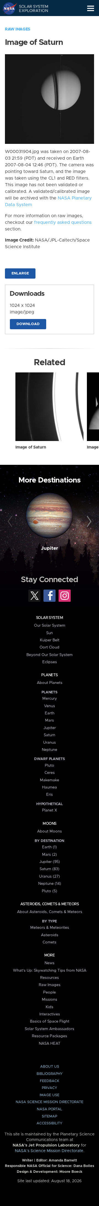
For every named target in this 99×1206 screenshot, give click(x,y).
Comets (49, 942)
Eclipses (49, 662)
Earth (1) (49, 847)
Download (28, 324)
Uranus (49, 743)
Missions (49, 1000)
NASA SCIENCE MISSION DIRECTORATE (49, 1102)
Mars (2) (49, 855)
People (49, 992)
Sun (49, 633)
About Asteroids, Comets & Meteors (49, 912)
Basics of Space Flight (49, 1021)
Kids (49, 1007)
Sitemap (49, 1116)
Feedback (49, 1081)
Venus (49, 706)
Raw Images (17, 29)
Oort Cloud (49, 647)
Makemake (49, 780)
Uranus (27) (49, 876)
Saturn (49, 735)
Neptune (49, 750)
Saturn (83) (49, 869)
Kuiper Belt (49, 640)
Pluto (49, 765)
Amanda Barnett (63, 1160)
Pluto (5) (49, 891)
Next (88, 522)
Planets (49, 675)
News (49, 963)
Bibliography (50, 1074)
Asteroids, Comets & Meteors (49, 904)
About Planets (49, 683)
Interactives (49, 1014)
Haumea (49, 787)
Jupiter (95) (49, 862)
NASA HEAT (50, 1044)
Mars (49, 720)
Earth (49, 713)
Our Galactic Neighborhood (30, 21)
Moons (49, 824)
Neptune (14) (49, 884)
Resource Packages (49, 1036)
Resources (49, 978)
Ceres (50, 773)
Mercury (49, 699)
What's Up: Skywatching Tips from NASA (49, 970)
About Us (49, 1066)
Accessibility (49, 1123)
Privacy (49, 1088)
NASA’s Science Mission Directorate (49, 1151)
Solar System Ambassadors (49, 1029)
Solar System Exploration (30, 8)
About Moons (49, 831)
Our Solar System (49, 625)
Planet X (49, 810)
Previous (10, 522)
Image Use (49, 1095)
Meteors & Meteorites (49, 928)
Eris (49, 795)
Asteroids (49, 935)
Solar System (49, 618)
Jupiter (49, 548)
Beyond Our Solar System (49, 655)
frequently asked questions (63, 222)
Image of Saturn (30, 447)
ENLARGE (20, 273)
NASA (7, 8)
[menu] (90, 8)
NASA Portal (49, 1109)
